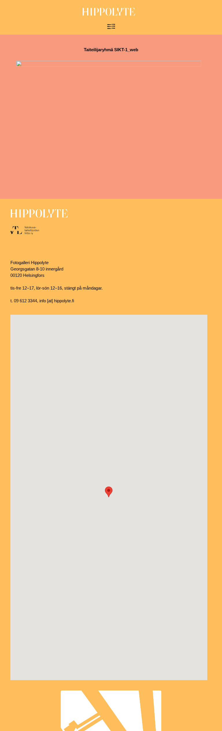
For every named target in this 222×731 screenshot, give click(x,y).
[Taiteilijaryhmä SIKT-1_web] (108, 65)
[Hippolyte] (108, 14)
